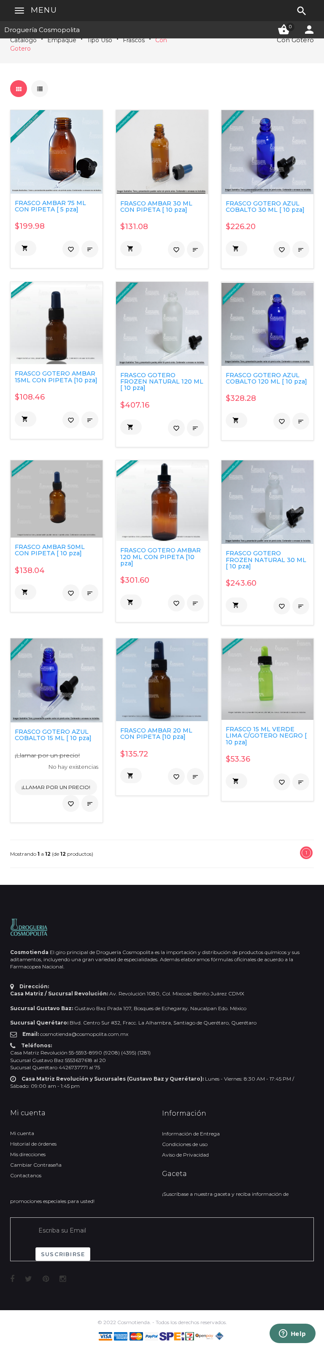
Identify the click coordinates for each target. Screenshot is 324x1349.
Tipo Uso (99, 40)
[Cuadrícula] (18, 88)
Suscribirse (63, 1254)
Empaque (61, 40)
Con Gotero (295, 40)
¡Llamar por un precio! (47, 755)
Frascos (134, 40)
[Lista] (39, 88)
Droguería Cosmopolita (42, 30)
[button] (25, 248)
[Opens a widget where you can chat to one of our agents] (292, 1334)
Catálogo (23, 40)
